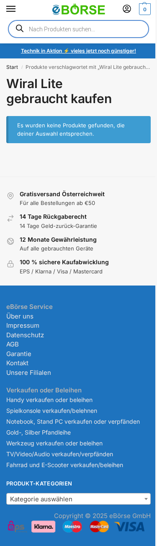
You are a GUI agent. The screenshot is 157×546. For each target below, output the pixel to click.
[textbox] (78, 499)
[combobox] (78, 499)
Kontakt (17, 363)
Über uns (19, 316)
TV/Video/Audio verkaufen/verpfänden (59, 454)
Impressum (22, 325)
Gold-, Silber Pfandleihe (38, 432)
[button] (144, 9)
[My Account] (127, 9)
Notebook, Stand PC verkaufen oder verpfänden (73, 421)
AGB (12, 344)
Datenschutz (25, 335)
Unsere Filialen (28, 373)
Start (12, 67)
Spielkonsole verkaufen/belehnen (51, 410)
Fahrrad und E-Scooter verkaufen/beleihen (64, 464)
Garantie (18, 354)
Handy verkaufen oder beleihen (49, 399)
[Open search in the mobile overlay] (78, 29)
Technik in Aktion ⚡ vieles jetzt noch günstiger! (78, 51)
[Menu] (18, 9)
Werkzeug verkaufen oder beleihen (54, 443)
